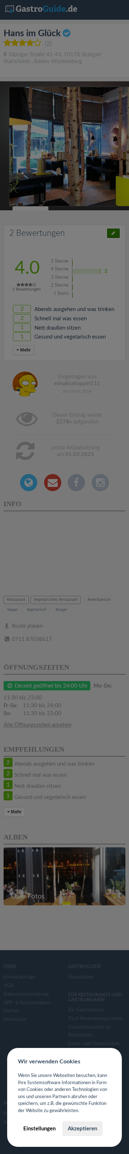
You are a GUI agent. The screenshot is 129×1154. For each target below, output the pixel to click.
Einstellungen (39, 1128)
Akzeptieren (82, 1128)
